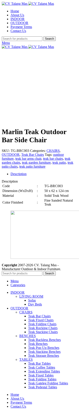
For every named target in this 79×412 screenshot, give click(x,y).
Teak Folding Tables (42, 379)
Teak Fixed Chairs (41, 320)
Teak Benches (38, 344)
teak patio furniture (32, 166)
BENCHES (27, 336)
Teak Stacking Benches (44, 351)
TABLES (26, 359)
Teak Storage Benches (43, 355)
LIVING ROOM (31, 296)
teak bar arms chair (28, 158)
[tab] (44, 174)
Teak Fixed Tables (41, 375)
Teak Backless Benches (44, 340)
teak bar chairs (53, 158)
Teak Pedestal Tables (42, 387)
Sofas (32, 300)
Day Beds (35, 304)
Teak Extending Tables (44, 371)
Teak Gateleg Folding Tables (48, 383)
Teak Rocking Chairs (42, 328)
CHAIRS (53, 151)
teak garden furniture (36, 162)
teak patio (59, 162)
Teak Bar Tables (39, 363)
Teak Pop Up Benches (43, 348)
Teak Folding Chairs (42, 324)
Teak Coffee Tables (41, 367)
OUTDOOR (11, 154)
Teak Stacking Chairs (43, 332)
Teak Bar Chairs (32, 154)
